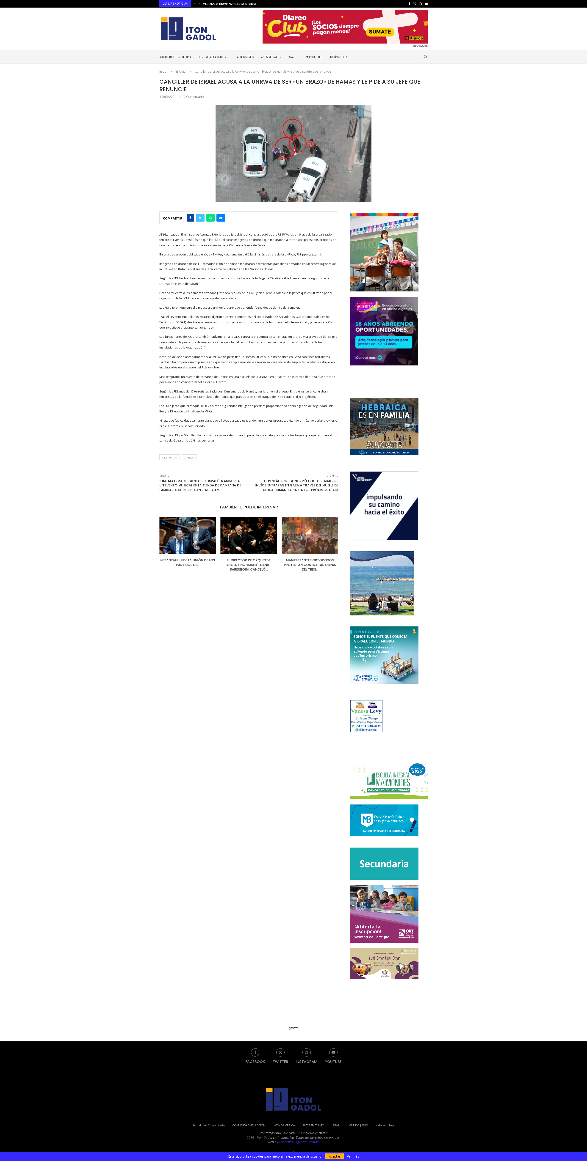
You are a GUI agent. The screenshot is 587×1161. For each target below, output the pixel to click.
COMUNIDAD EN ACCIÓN (212, 56)
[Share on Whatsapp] (210, 218)
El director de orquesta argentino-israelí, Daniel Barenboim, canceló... (187, 564)
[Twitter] (414, 3)
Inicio (162, 71)
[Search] (425, 56)
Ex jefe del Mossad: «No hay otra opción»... (310, 562)
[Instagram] (420, 3)
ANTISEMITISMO (270, 56)
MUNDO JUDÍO (314, 56)
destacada (169, 457)
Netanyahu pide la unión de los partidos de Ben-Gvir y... (243, 4)
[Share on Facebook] (190, 218)
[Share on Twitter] (200, 218)
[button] (195, 3)
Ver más (353, 1156)
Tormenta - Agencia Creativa (299, 1142)
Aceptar (334, 1156)
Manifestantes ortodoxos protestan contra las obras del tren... (249, 564)
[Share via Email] (220, 218)
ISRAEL (292, 56)
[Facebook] (409, 3)
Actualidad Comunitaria (175, 56)
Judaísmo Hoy (338, 56)
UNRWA (189, 457)
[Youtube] (426, 3)
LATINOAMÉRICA (245, 56)
